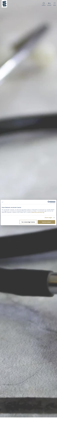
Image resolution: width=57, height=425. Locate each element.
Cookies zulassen (46, 222)
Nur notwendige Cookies (28, 222)
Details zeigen (48, 217)
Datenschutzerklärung (37, 212)
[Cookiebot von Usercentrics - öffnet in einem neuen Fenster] (48, 202)
